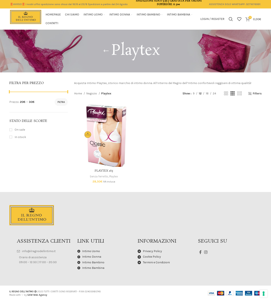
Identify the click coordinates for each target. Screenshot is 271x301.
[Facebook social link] (200, 252)
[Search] (231, 19)
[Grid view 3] (233, 93)
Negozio (92, 93)
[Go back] (106, 51)
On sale (19, 129)
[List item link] (45, 251)
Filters (257, 93)
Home (78, 93)
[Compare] (130, 109)
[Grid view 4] (239, 93)
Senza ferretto (99, 176)
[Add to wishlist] (130, 128)
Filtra (61, 102)
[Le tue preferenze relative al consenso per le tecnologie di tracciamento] (264, 294)
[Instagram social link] (206, 252)
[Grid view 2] (226, 93)
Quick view (130, 119)
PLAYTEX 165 (104, 171)
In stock (20, 137)
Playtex (113, 176)
